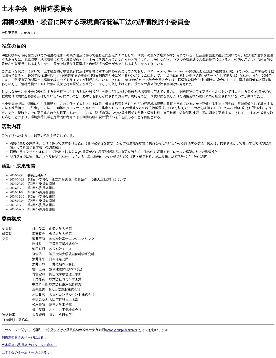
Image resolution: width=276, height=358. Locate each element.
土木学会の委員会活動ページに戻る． (29, 345)
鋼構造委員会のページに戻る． (24, 337)
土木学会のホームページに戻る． (26, 352)
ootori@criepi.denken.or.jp (123, 330)
